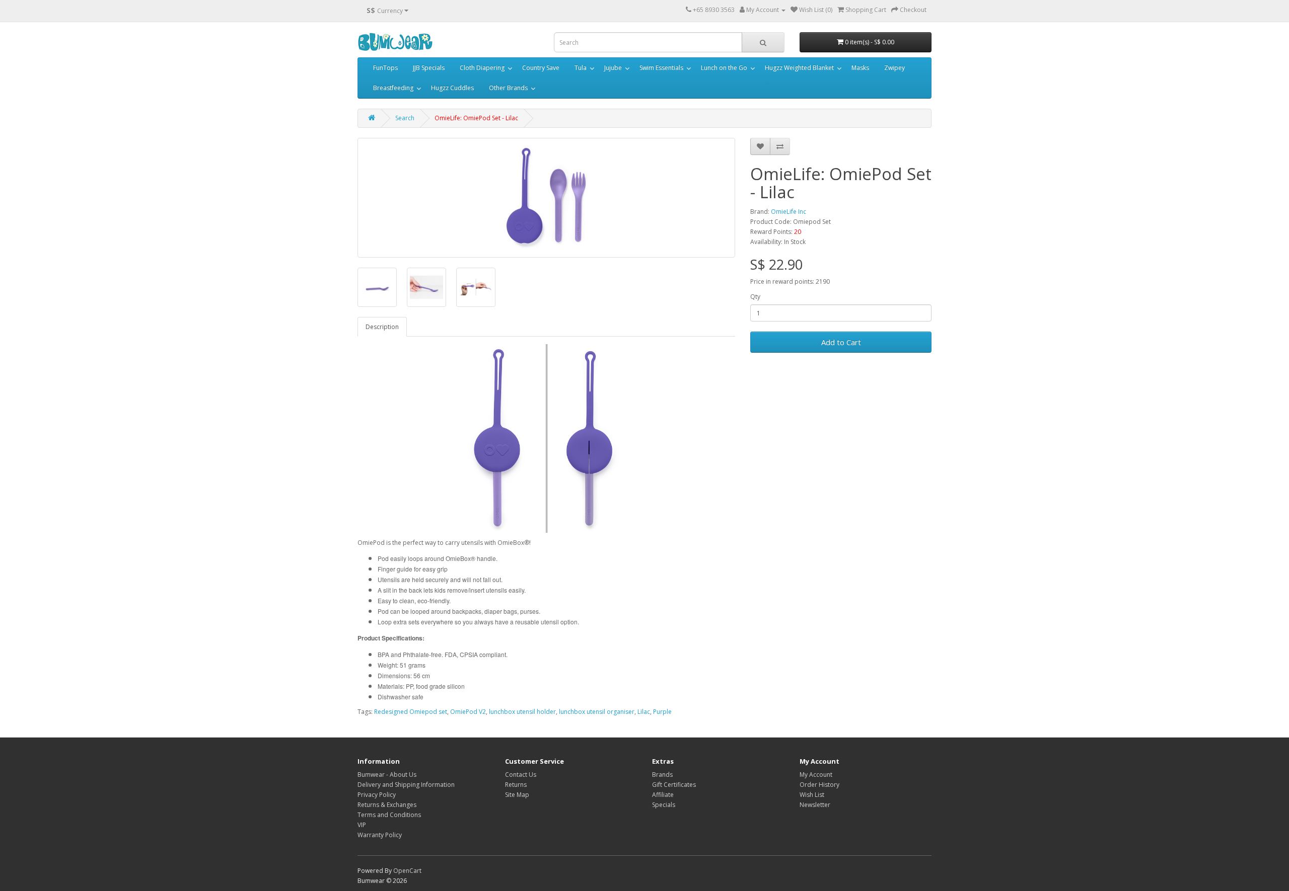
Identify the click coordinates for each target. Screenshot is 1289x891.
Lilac (643, 711)
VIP (361, 825)
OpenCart (407, 870)
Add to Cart (841, 342)
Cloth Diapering (482, 67)
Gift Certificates (674, 784)
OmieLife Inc (788, 211)
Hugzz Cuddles (452, 88)
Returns (516, 784)
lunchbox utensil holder (522, 711)
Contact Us (520, 774)
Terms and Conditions (389, 815)
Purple (662, 711)
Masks (860, 67)
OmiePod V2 (468, 711)
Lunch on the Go (724, 67)
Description (382, 326)
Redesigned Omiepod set (410, 711)
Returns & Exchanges (386, 804)
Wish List (812, 794)
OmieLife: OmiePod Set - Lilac (476, 118)
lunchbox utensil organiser (596, 711)
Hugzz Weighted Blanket (799, 67)
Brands (662, 774)
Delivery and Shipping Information (406, 784)
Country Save (540, 67)
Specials (663, 804)
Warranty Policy (379, 835)
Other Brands (508, 88)
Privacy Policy (376, 794)
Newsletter (815, 804)
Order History (819, 784)
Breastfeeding (393, 88)
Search (404, 118)
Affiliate (663, 794)
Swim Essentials (661, 67)
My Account (816, 774)
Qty (755, 296)
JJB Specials (429, 67)
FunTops (385, 67)
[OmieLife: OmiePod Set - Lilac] (546, 198)
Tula (581, 67)
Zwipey (894, 67)
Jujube (613, 67)
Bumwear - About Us (386, 774)
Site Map (517, 794)
